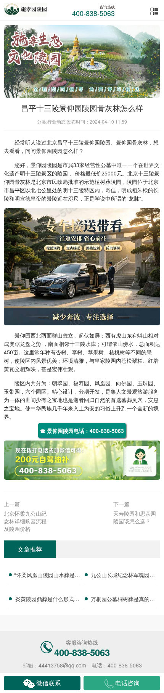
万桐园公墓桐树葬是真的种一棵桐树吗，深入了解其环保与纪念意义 (123, 600)
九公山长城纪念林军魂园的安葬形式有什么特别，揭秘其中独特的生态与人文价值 (123, 576)
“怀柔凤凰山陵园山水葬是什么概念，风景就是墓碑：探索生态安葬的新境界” (47, 576)
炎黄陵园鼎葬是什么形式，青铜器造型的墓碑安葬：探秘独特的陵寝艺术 (47, 600)
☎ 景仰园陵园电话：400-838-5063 (82, 430)
